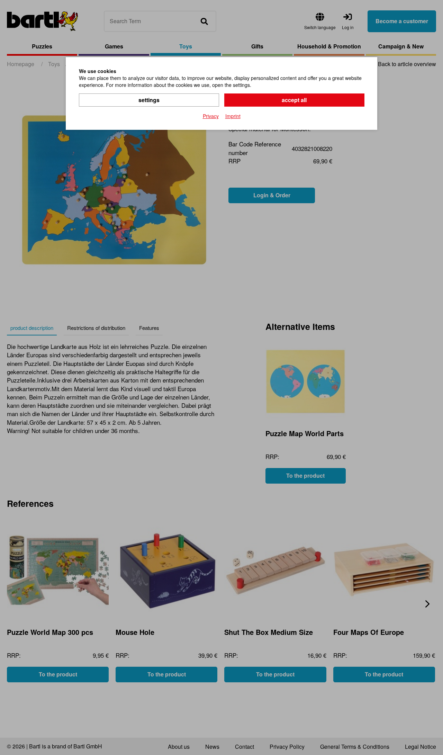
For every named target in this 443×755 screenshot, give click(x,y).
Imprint (233, 116)
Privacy (211, 116)
